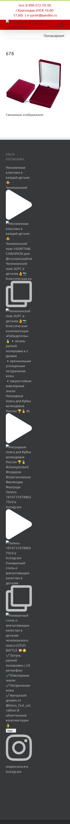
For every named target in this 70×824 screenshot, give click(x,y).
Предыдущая (54, 35)
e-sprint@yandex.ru (42, 15)
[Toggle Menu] (61, 24)
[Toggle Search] (47, 24)
